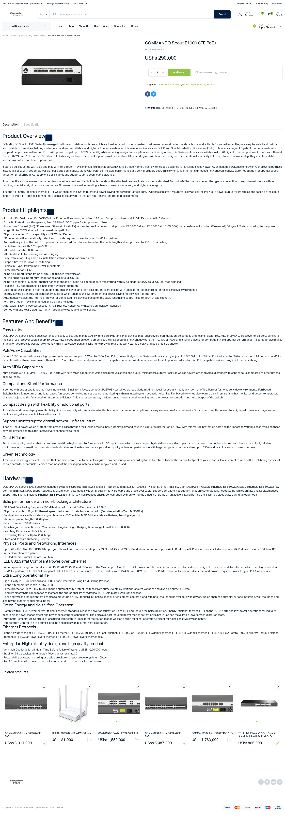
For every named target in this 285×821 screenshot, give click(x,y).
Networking (39, 36)
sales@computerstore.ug (58, 3)
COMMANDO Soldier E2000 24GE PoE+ (212, 733)
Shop (71, 26)
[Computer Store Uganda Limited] (16, 14)
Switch (210, 85)
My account (277, 3)
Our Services (101, 26)
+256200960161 (81, 3)
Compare (223, 73)
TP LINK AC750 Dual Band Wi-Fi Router (72, 733)
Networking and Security (21, 36)
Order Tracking (261, 3)
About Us (84, 26)
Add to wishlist (205, 73)
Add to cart (44, 743)
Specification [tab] (32, 124)
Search (222, 14)
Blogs (134, 26)
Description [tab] (10, 124)
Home (59, 26)
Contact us (120, 26)
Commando (163, 85)
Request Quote (244, 3)
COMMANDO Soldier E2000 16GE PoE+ (119, 733)
